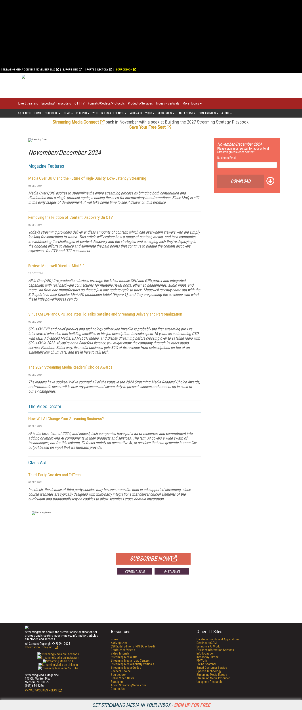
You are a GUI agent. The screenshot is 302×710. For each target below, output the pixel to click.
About (225, 113)
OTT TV (80, 103)
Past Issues (172, 571)
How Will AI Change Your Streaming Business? (66, 418)
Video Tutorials (120, 653)
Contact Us (118, 689)
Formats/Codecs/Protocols (106, 103)
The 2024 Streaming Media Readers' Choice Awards (70, 367)
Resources (165, 113)
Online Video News (122, 678)
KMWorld (202, 660)
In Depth (81, 113)
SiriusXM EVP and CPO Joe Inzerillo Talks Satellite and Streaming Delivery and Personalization (105, 314)
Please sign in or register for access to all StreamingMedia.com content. (243, 150)
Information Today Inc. (39, 647)
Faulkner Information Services (215, 650)
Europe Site (70, 69)
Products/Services (140, 103)
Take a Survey (186, 113)
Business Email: (227, 158)
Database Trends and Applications (218, 639)
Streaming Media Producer (213, 678)
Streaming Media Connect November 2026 (28, 69)
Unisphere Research (209, 681)
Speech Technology (209, 671)
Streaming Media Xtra (124, 657)
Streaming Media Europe (212, 674)
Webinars (136, 113)
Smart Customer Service (212, 667)
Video (148, 113)
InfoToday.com (206, 653)
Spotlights (117, 681)
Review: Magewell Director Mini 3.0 (56, 265)
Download (240, 181)
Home (38, 113)
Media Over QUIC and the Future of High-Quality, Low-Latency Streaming (87, 178)
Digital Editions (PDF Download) (133, 646)
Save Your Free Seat (147, 127)
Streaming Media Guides (126, 667)
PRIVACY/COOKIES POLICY (41, 690)
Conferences (207, 113)
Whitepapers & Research (108, 113)
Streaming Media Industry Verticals (132, 664)
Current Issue (135, 571)
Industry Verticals (167, 103)
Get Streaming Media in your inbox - (151, 705)
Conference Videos (123, 650)
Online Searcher (206, 664)
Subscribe (51, 113)
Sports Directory (96, 69)
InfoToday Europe (208, 657)
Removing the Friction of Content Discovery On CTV (70, 217)
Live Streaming (28, 103)
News (67, 113)
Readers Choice (121, 671)
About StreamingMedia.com (128, 685)
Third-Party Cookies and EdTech (54, 474)
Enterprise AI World (208, 646)
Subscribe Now (150, 558)
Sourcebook (124, 69)
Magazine (119, 643)
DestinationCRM (207, 643)
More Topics (191, 103)
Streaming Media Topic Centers (130, 660)
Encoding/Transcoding (56, 103)
